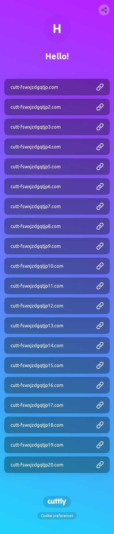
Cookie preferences (57, 516)
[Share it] (104, 9)
